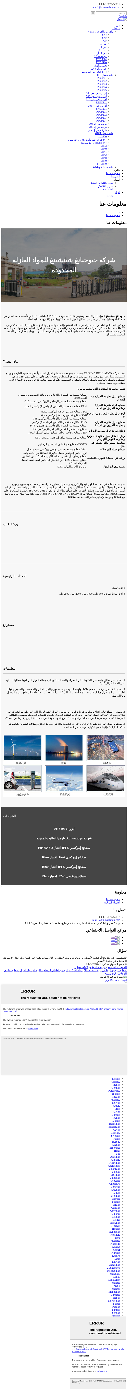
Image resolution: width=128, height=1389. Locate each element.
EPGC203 (101, 84)
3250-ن (102, 136)
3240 (104, 148)
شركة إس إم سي (97, 130)
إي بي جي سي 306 (96, 93)
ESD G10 (101, 62)
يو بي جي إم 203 (98, 123)
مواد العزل (26, 970)
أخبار (117, 192)
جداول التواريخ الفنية (102, 182)
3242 (104, 154)
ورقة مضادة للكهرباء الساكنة (85, 970)
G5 (105, 40)
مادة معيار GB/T (104, 133)
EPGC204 (101, 87)
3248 (104, 157)
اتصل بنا (115, 176)
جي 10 (103, 43)
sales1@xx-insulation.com (106, 919)
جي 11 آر (102, 53)
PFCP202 (101, 114)
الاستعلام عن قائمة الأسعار (112, 961)
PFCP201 (101, 111)
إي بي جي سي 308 (96, 96)
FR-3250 (102, 163)
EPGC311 (101, 102)
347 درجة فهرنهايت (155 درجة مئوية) (86, 139)
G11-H (103, 50)
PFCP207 (101, 120)
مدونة (110, 195)
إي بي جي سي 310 (96, 99)
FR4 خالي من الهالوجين (94, 71)
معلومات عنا (113, 173)
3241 (104, 151)
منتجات (116, 28)
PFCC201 (101, 108)
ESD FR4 (101, 59)
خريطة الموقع (98, 967)
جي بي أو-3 (100, 65)
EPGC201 (101, 78)
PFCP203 (101, 117)
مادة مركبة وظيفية (102, 167)
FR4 (104, 34)
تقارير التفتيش (105, 186)
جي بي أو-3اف (99, 68)
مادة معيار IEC (105, 75)
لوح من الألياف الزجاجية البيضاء (50, 970)
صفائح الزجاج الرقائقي (114, 970)
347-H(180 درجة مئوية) (94, 142)
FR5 (104, 37)
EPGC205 (101, 90)
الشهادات (108, 189)
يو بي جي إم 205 (98, 127)
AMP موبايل (81, 967)
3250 (104, 160)
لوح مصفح (110, 973)
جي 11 (103, 47)
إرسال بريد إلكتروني (116, 980)
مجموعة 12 (100, 56)
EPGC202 (101, 81)
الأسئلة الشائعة (112, 902)
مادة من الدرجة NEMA (100, 31)
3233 (104, 145)
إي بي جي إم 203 (97, 105)
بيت (118, 25)
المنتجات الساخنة (117, 967)
